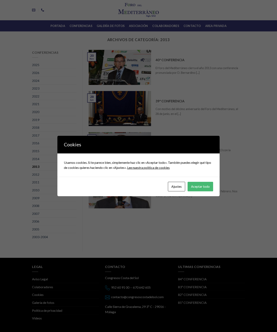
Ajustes (176, 186)
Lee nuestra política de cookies (148, 167)
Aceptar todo (200, 186)
